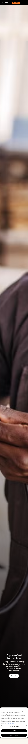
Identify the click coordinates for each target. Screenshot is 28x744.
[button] (25, 3)
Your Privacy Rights (13, 726)
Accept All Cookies (14, 735)
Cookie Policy (11, 723)
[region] (14, 722)
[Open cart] (22, 3)
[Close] (26, 709)
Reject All (14, 730)
